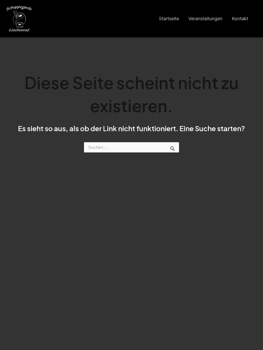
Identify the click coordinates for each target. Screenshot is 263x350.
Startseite (169, 18)
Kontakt (240, 18)
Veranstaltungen (205, 18)
